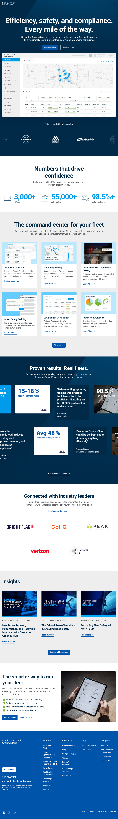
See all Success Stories (57, 474)
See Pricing (47, 789)
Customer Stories (69, 754)
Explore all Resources (59, 652)
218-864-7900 (9, 777)
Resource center (68, 746)
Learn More (48, 283)
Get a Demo (9, 770)
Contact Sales (50, 47)
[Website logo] (48, 3)
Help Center (67, 775)
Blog (64, 750)
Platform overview (11, 281)
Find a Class (86, 750)
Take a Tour (25, 717)
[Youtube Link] (14, 813)
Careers (113, 812)
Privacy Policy (102, 812)
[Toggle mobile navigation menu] (114, 3)
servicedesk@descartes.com (16, 781)
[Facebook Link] (9, 813)
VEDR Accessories (88, 746)
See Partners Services (57, 511)
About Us (104, 746)
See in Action (68, 47)
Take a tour (59, 345)
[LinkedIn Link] (3, 813)
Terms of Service (88, 812)
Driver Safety (48, 768)
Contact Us (105, 761)
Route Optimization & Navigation (49, 754)
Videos (65, 758)
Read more (7, 642)
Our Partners (106, 756)
